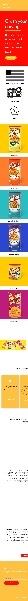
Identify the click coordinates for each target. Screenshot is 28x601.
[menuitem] (5, 4)
